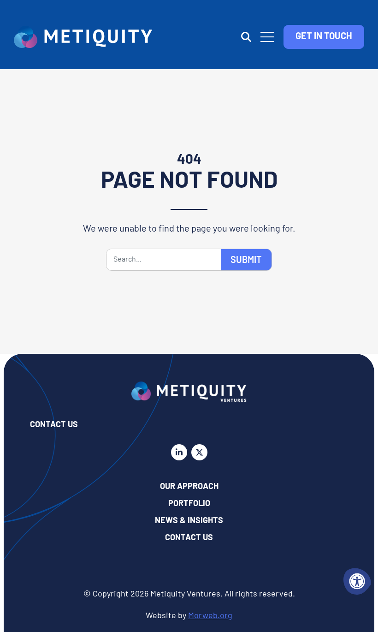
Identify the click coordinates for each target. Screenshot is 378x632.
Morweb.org (210, 616)
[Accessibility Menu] (357, 581)
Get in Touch (323, 37)
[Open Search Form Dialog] (246, 37)
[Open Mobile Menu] (267, 37)
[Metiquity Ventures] (83, 37)
